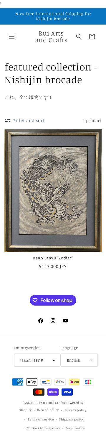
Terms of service (41, 419)
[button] (11, 36)
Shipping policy (71, 419)
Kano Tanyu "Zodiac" (53, 257)
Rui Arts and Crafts (49, 403)
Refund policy (48, 410)
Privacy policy (75, 410)
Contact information (43, 428)
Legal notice (75, 428)
